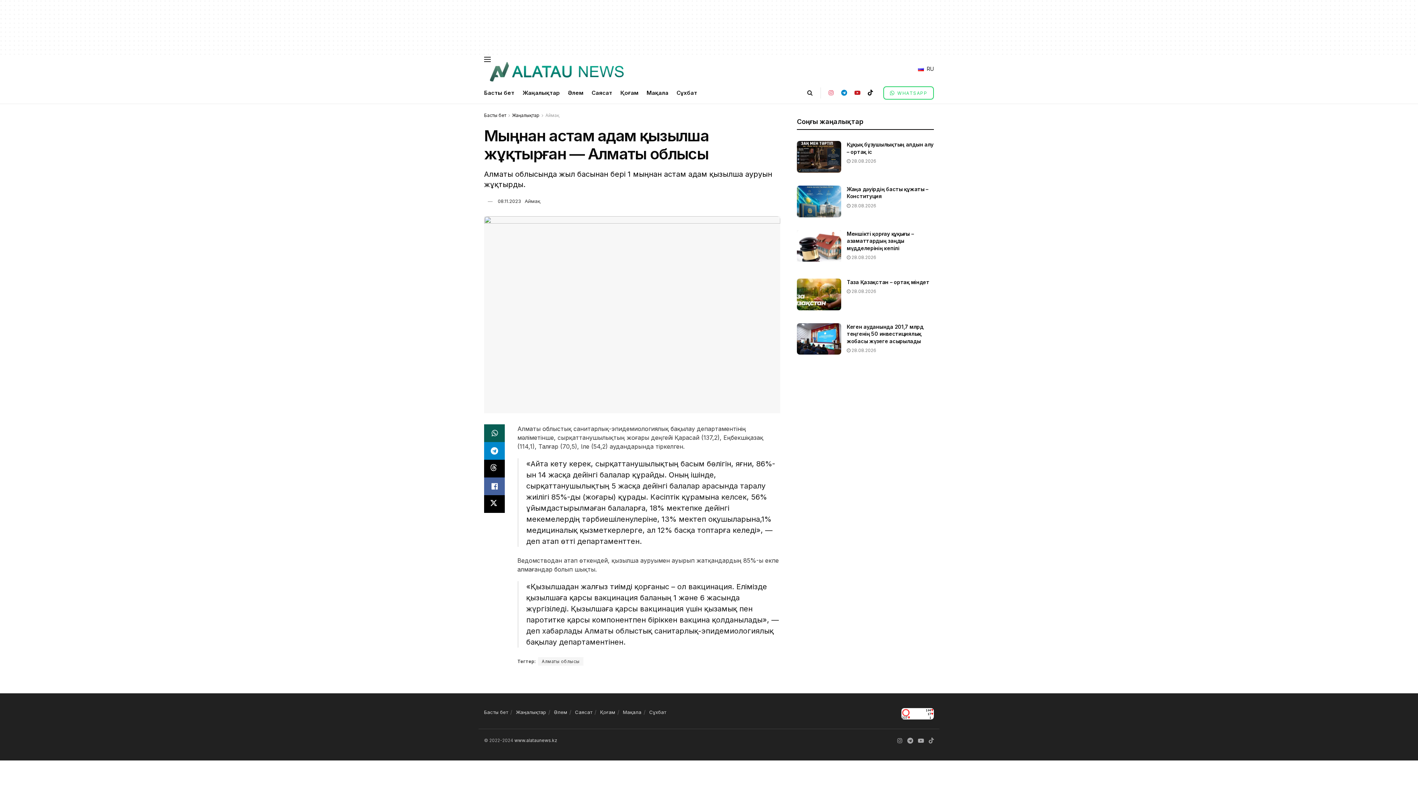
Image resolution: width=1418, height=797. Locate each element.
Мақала (657, 92)
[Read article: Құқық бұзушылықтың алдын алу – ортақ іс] (819, 157)
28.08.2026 (863, 161)
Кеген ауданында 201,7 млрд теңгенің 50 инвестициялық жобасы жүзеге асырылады (885, 334)
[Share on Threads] (494, 468)
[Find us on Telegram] (844, 93)
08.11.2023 (509, 201)
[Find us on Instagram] (831, 93)
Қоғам (629, 92)
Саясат (602, 92)
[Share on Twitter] (494, 504)
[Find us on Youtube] (857, 93)
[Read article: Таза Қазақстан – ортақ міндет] (819, 294)
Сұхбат (687, 92)
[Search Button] (810, 93)
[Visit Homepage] (556, 72)
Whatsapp (912, 93)
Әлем (575, 92)
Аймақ (552, 115)
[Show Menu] (487, 59)
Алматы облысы (561, 661)
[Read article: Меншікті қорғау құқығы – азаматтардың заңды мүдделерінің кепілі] (819, 246)
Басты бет (499, 92)
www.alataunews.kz (535, 740)
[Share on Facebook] (494, 486)
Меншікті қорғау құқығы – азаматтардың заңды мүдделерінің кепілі (880, 241)
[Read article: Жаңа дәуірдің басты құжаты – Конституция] (819, 201)
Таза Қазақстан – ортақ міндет (888, 282)
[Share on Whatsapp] (494, 433)
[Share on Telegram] (494, 451)
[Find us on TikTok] (870, 93)
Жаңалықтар (541, 92)
